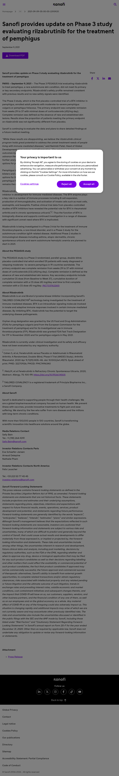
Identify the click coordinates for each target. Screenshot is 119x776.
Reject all (67, 184)
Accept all (88, 184)
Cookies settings (29, 184)
